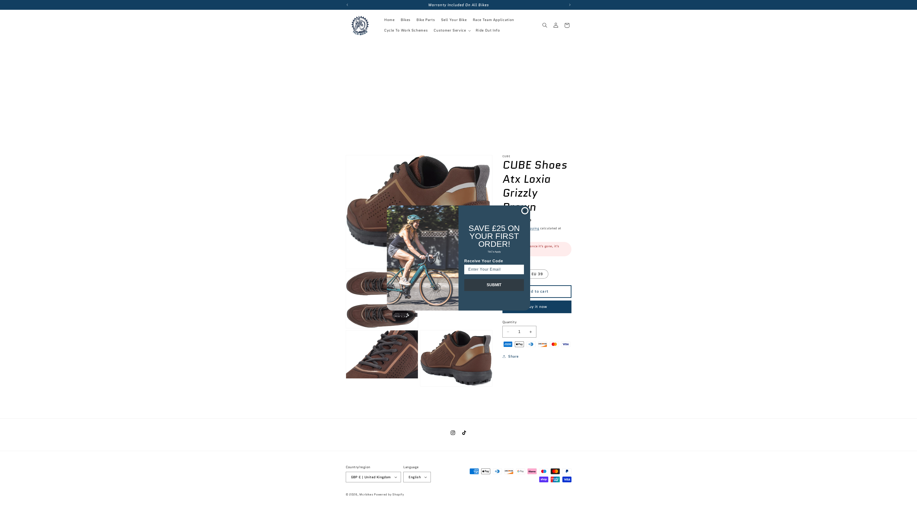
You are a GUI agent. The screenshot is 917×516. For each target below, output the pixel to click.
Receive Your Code (483, 261)
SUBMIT (494, 285)
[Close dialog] (525, 211)
